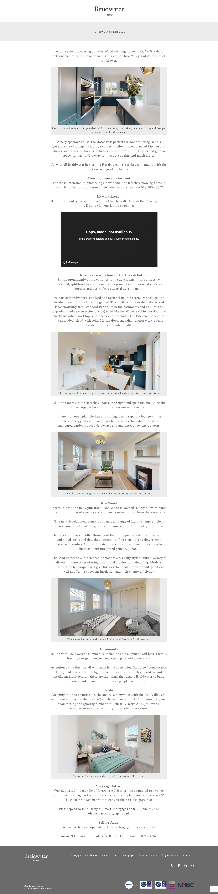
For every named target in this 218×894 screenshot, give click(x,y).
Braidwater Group (33, 886)
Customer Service (148, 855)
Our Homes (91, 855)
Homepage (75, 855)
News (116, 855)
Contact (187, 855)
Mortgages (128, 855)
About (105, 855)
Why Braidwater (170, 855)
